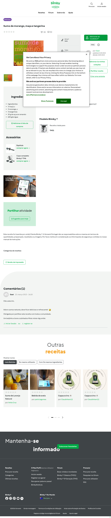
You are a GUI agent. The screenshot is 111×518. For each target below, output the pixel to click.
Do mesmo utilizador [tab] (27, 362)
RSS (84, 482)
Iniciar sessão (36, 474)
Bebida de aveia (39, 395)
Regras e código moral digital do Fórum (47, 513)
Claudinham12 (67, 399)
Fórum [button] (51, 13)
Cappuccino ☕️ (65, 395)
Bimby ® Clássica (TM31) (66, 475)
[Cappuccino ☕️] (68, 379)
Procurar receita (11, 472)
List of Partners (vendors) (36, 95)
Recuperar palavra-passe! (41, 481)
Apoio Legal (73, 513)
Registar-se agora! (38, 478)
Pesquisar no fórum (90, 475)
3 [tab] (59, 417)
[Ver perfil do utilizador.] (6, 294)
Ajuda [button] (70, 13)
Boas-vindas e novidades (67, 472)
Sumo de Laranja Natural (12, 397)
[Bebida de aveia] (42, 379)
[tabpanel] (55, 394)
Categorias (9, 475)
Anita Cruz (12, 403)
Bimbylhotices (36, 485)
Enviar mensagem (30, 508)
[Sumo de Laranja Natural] (15, 379)
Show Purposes (47, 101)
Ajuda (65, 513)
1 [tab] (52, 417)
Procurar (86, 468)
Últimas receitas (11, 479)
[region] (56, 79)
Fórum (59, 468)
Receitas (8, 468)
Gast (98, 51)
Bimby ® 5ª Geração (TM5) (67, 479)
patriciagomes (40, 399)
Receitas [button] (41, 13)
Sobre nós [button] (61, 13)
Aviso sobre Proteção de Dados (74, 508)
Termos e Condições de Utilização (49, 508)
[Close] (86, 54)
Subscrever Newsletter (68, 446)
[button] (92, 4)
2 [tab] (55, 417)
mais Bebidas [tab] (10, 362)
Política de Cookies (94, 508)
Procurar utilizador (90, 479)
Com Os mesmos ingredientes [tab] (50, 362)
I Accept (63, 101)
